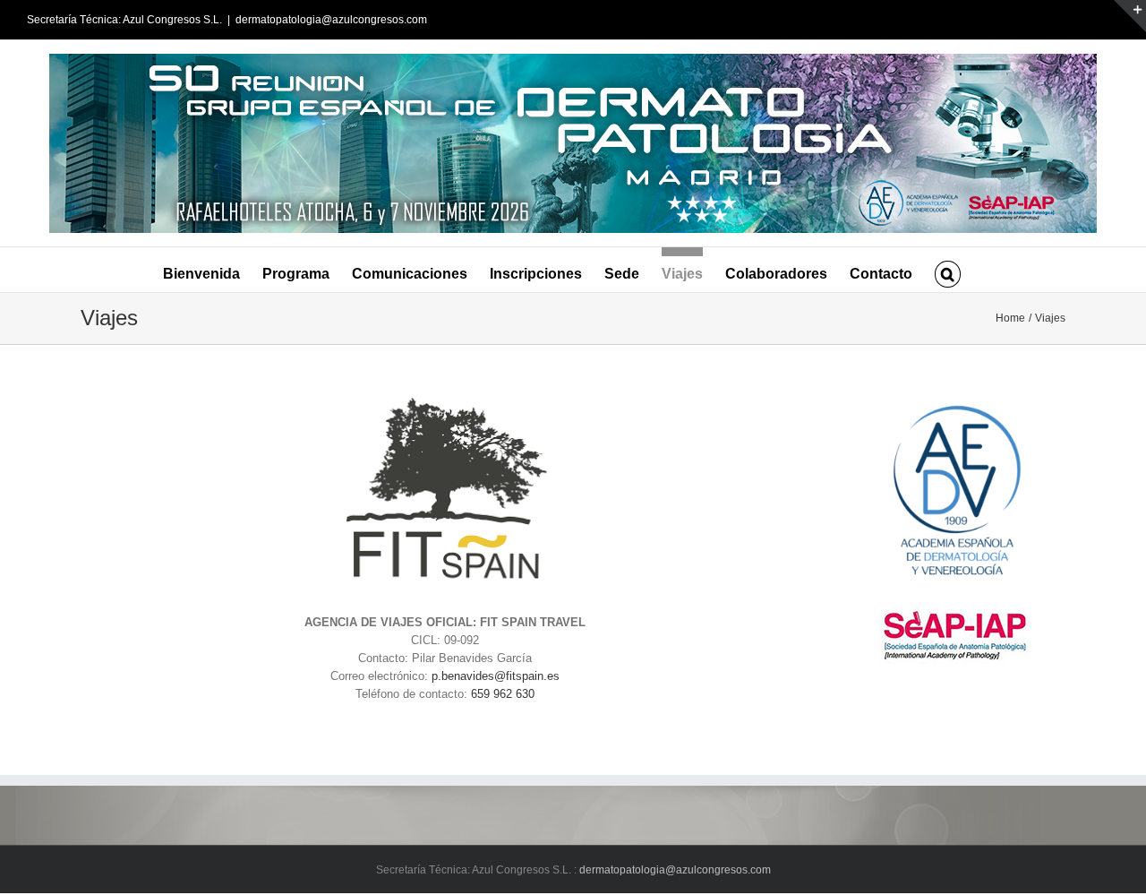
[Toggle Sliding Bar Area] (1130, 16)
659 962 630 (503, 694)
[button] (947, 269)
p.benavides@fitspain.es (496, 676)
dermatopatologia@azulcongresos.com (331, 19)
